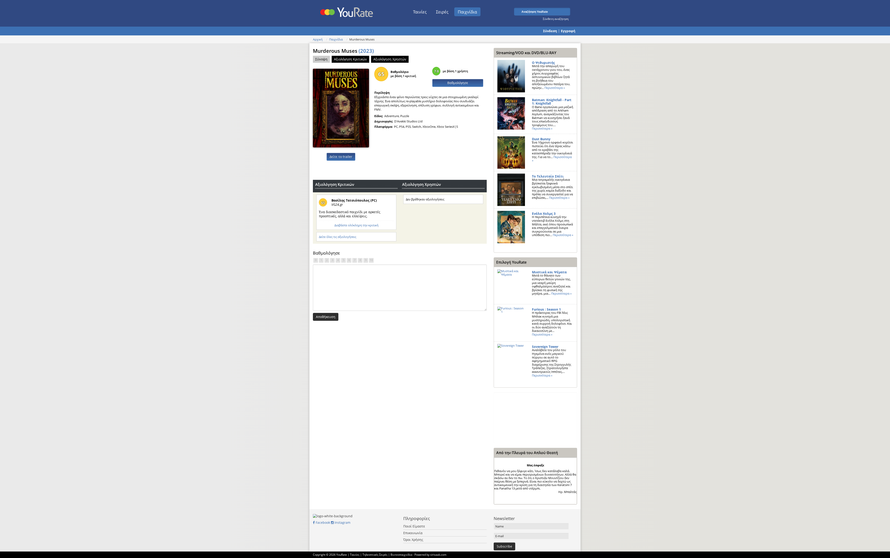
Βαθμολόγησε (457, 83)
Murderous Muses (343, 50)
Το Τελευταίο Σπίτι (548, 176)
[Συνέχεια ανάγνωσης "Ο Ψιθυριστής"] (511, 76)
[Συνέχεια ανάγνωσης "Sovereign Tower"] (511, 360)
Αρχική (318, 39)
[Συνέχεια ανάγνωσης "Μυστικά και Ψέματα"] (511, 285)
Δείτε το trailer (341, 156)
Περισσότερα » (554, 88)
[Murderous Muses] (341, 108)
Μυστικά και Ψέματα (549, 272)
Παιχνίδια (467, 12)
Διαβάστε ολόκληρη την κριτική (356, 225)
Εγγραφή (568, 31)
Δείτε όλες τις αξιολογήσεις (337, 237)
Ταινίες (420, 12)
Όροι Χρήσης (413, 539)
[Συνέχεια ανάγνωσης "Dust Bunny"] (511, 152)
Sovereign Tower (545, 346)
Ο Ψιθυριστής (543, 62)
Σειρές (442, 12)
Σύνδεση (550, 31)
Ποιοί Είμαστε (414, 526)
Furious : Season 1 (546, 309)
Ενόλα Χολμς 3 (544, 213)
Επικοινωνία (413, 533)
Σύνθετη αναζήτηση (556, 19)
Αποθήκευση (325, 317)
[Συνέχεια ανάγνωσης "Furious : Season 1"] (511, 323)
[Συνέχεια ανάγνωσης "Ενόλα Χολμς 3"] (511, 227)
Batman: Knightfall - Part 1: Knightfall (551, 101)
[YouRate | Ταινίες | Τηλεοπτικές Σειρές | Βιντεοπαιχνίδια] (347, 11)
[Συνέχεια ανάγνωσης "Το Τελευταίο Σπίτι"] (511, 190)
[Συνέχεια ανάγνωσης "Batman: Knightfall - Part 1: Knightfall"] (511, 113)
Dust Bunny (541, 139)
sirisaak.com (438, 555)
